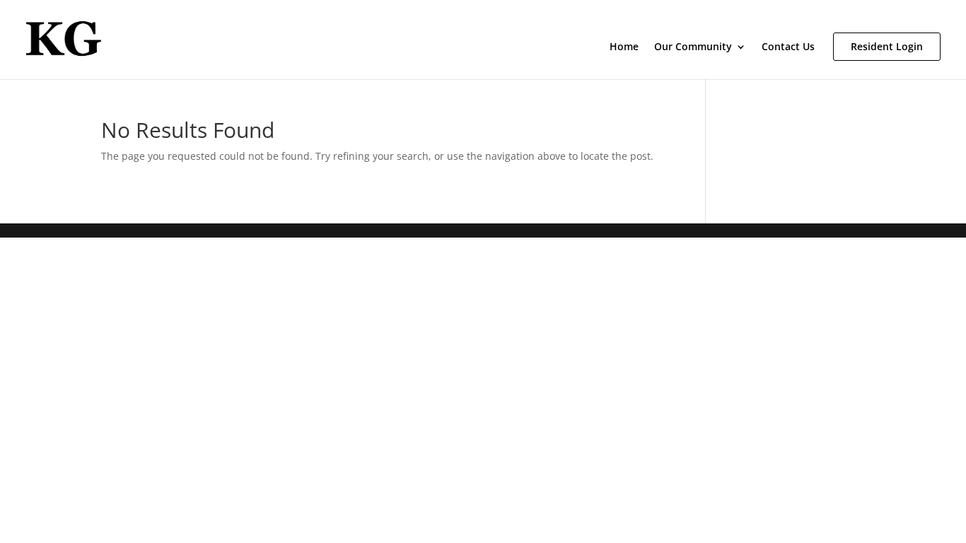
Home (624, 47)
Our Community (693, 47)
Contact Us (788, 47)
